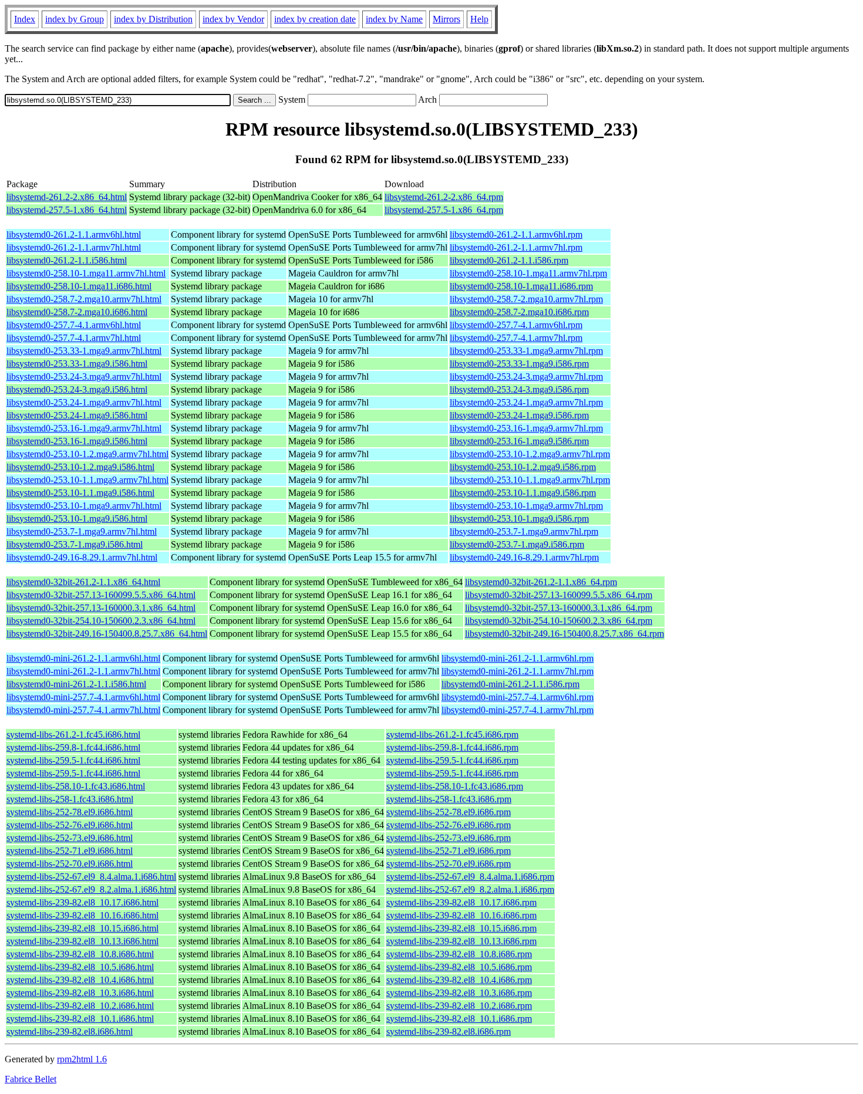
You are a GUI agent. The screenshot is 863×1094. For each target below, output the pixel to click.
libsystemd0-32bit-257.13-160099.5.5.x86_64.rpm (558, 595)
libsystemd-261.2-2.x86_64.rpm (444, 197)
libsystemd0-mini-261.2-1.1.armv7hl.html (83, 671)
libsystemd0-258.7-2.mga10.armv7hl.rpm (526, 299)
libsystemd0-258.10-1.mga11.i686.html (78, 286)
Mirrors (446, 19)
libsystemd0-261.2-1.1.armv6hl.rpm (516, 234)
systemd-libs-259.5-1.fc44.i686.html (73, 760)
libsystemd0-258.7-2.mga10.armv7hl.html (83, 299)
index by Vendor (233, 19)
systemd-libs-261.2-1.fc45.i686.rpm (452, 735)
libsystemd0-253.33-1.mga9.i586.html (76, 364)
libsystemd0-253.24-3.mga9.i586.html (76, 389)
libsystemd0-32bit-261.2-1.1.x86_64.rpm (541, 582)
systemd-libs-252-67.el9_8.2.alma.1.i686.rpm (470, 889)
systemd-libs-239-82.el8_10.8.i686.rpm (459, 954)
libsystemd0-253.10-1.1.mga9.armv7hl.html (87, 480)
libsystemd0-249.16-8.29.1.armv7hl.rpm (524, 557)
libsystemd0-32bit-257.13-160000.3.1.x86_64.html (100, 608)
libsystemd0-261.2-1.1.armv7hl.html (73, 247)
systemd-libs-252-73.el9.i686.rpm (448, 838)
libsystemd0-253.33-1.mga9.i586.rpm (519, 364)
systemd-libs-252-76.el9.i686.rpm (448, 825)
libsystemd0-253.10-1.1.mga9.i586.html (80, 493)
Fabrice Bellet (30, 1079)
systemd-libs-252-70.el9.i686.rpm (448, 864)
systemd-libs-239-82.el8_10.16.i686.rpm (461, 915)
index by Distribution (153, 19)
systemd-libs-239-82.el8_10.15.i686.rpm (461, 928)
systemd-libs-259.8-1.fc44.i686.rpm (452, 747)
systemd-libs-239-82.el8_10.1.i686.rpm (459, 1019)
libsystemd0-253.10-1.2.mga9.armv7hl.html (87, 454)
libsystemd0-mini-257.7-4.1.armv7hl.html (83, 710)
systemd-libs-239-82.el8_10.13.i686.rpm (461, 941)
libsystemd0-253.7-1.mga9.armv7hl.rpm (524, 531)
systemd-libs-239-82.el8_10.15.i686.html (82, 928)
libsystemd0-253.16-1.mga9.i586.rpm (519, 441)
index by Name (394, 19)
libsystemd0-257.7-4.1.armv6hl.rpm (516, 325)
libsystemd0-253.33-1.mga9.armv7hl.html (83, 351)
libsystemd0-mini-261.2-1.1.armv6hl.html (83, 658)
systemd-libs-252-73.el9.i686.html (69, 838)
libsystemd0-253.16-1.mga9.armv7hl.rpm (526, 428)
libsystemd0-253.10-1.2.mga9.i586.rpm (523, 467)
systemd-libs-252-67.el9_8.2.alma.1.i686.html (91, 889)
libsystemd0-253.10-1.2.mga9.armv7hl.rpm (530, 454)
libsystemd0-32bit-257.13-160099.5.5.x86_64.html (100, 595)
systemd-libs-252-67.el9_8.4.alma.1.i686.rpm (470, 877)
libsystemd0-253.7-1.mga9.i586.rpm (517, 544)
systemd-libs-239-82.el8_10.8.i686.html (80, 954)
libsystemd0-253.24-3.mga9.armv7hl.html (83, 376)
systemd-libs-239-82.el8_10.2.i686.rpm (459, 1006)
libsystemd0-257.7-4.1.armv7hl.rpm (516, 338)
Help (479, 19)
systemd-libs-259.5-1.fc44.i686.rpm (452, 760)
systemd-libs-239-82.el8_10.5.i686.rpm (459, 967)
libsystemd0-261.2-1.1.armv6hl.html (73, 234)
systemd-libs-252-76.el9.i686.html (69, 825)
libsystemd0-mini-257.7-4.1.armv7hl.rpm (517, 710)
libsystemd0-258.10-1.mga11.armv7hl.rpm (528, 273)
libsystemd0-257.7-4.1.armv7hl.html (73, 338)
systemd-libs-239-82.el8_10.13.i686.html (82, 941)
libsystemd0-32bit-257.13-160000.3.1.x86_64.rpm (558, 608)
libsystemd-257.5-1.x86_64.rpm (444, 210)
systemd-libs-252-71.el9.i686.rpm (448, 851)
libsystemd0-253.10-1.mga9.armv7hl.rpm (526, 506)
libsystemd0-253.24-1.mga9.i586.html (76, 415)
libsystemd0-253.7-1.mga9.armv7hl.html (81, 531)
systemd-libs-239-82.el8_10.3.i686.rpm (459, 993)
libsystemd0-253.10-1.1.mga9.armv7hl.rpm (530, 480)
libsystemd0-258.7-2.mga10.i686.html (76, 312)
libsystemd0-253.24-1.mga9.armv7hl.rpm (526, 402)
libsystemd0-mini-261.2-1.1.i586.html (76, 684)
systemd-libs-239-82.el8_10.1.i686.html (80, 1019)
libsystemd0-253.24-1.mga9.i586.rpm (519, 415)
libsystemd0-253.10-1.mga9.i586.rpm (519, 519)
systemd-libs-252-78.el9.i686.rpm (448, 812)
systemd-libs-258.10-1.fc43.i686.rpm (454, 786)
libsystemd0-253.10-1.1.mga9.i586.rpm (523, 493)
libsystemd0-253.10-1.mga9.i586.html (76, 519)
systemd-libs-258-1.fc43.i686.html (69, 799)
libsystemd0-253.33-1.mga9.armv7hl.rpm (526, 351)
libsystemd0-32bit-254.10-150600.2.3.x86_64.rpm (558, 621)
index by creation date (315, 19)
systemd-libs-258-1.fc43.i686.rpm (448, 799)
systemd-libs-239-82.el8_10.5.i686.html (80, 967)
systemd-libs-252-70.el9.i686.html (69, 864)
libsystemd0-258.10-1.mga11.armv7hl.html (86, 273)
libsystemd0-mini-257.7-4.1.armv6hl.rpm (517, 697)
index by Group (74, 19)
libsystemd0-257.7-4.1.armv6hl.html (73, 325)
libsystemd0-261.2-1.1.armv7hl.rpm (516, 247)
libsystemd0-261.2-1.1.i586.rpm (509, 260)
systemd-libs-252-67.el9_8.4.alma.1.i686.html (91, 877)
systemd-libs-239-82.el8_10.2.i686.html (80, 1006)
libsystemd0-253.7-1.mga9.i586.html (74, 544)
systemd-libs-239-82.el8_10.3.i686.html (80, 993)
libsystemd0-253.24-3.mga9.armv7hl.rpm (526, 376)
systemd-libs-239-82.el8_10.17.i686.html (82, 902)
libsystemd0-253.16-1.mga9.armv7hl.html (83, 428)
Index (24, 19)
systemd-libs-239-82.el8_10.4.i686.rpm (459, 980)
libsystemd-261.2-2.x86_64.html (66, 197)
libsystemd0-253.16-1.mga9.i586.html (76, 441)
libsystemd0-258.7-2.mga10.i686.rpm (519, 312)
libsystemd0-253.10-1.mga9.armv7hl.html (83, 506)
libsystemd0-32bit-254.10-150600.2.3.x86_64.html (100, 621)
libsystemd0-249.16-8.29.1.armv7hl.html (81, 557)
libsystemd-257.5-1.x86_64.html (66, 210)
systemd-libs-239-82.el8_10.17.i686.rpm (461, 902)
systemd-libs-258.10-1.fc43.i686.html (75, 786)
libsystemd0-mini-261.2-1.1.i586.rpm (510, 684)
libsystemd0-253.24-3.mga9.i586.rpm (519, 389)
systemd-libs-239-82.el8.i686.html (69, 1031)
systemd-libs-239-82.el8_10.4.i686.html (80, 980)
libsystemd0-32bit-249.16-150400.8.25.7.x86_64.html (106, 634)
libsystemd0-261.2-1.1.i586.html (66, 260)
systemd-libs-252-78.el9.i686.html (69, 812)
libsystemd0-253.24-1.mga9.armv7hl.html (83, 402)
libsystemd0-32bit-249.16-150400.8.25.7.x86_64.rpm (564, 634)
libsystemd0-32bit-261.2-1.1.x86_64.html (83, 582)
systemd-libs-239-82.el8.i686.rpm (448, 1031)
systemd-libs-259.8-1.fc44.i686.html (73, 747)
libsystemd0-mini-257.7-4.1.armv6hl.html (83, 697)
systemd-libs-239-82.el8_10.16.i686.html (82, 915)
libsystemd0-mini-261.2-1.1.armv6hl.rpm (517, 658)
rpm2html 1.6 (82, 1059)
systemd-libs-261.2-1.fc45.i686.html (73, 735)
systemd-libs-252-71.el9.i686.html (69, 851)
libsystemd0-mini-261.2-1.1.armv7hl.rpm (517, 671)
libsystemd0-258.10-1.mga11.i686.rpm (521, 286)
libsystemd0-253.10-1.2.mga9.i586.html (80, 467)
